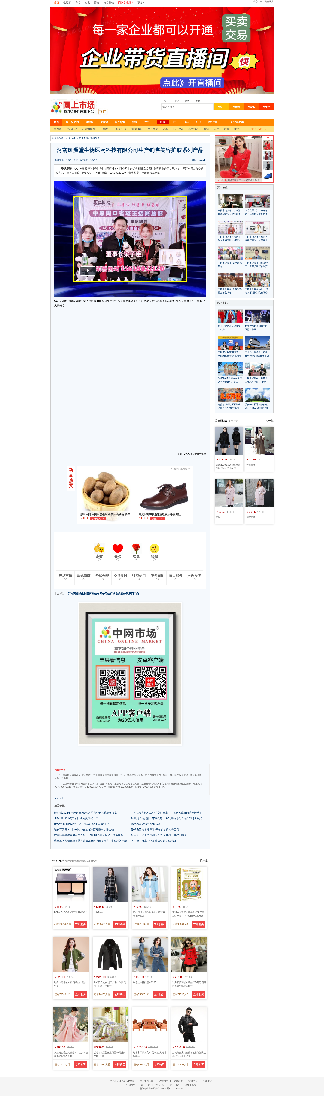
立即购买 (80, 924)
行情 (198, 122)
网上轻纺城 (72, 122)
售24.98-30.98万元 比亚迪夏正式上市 (76, 818)
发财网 (104, 122)
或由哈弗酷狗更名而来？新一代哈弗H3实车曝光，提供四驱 (88, 835)
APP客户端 (237, 122)
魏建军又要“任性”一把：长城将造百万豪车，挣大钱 (84, 829)
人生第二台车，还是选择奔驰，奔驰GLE (154, 840)
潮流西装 (250, 517)
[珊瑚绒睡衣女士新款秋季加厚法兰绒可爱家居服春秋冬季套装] (268, 149)
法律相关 (163, 1081)
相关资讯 (59, 805)
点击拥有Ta (98, 518)
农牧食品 (193, 128)
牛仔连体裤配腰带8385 (144, 982)
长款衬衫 (98, 912)
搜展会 (266, 106)
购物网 (90, 122)
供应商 (67, 2)
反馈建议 (207, 1081)
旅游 (134, 122)
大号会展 (145, 1084)
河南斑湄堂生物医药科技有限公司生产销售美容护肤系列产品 (103, 593)
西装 (218, 517)
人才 (216, 128)
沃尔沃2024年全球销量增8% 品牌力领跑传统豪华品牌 (85, 812)
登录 (256, 1)
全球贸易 (72, 128)
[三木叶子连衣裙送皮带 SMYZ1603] (268, 159)
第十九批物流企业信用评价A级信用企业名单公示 (257, 356)
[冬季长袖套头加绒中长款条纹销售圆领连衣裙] (268, 169)
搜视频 (236, 106)
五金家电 (105, 128)
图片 (166, 101)
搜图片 (221, 106)
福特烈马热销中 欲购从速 (146, 823)
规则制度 (178, 1081)
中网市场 (70, 138)
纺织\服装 (137, 128)
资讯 (87, 2)
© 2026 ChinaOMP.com (122, 1081)
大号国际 (174, 1084)
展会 (96, 2)
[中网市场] (73, 107)
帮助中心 (192, 1081)
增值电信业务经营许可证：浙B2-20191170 (161, 1088)
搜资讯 (251, 106)
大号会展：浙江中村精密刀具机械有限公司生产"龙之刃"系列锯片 (256, 214)
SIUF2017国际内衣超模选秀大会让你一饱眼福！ (230, 382)
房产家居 (120, 122)
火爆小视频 (190, 1084)
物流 (206, 128)
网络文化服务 (126, 2)
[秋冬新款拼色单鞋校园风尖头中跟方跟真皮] (268, 179)
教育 (226, 128)
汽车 (146, 122)
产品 (78, 2)
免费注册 (269, 1)
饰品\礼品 (121, 128)
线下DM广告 (258, 128)
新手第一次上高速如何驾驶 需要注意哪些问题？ (159, 835)
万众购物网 (88, 128)
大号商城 (159, 1084)
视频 (187, 101)
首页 (56, 2)
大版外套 (250, 465)
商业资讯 (83, 138)
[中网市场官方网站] (102, 111)
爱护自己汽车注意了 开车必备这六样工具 (155, 829)
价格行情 (109, 2)
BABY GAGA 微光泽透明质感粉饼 (71, 912)
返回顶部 (58, 798)
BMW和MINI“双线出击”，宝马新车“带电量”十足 (81, 823)
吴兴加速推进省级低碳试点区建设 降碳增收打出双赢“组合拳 (256, 408)
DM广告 (213, 122)
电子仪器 (178, 128)
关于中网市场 (146, 1081)
